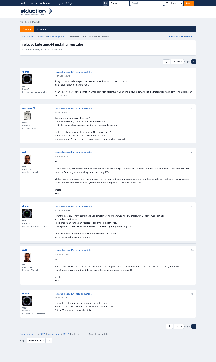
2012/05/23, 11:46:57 (62, 298)
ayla (24, 152)
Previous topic (176, 36)
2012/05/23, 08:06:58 (62, 113)
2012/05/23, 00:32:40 (62, 76)
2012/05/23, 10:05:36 (62, 254)
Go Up (179, 326)
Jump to (23, 341)
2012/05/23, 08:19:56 (62, 156)
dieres (25, 71)
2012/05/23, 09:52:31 (62, 210)
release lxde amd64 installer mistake (73, 71)
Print (166, 61)
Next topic (190, 36)
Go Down (177, 61)
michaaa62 (28, 108)
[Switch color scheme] (105, 3)
